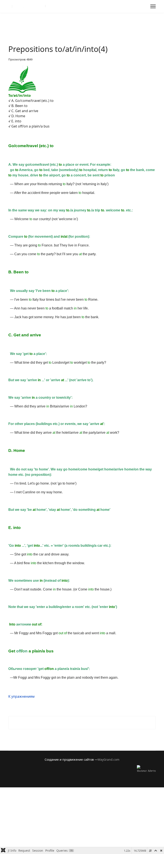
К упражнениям (21, 696)
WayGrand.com (108, 759)
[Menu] (153, 6)
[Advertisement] (82, 817)
